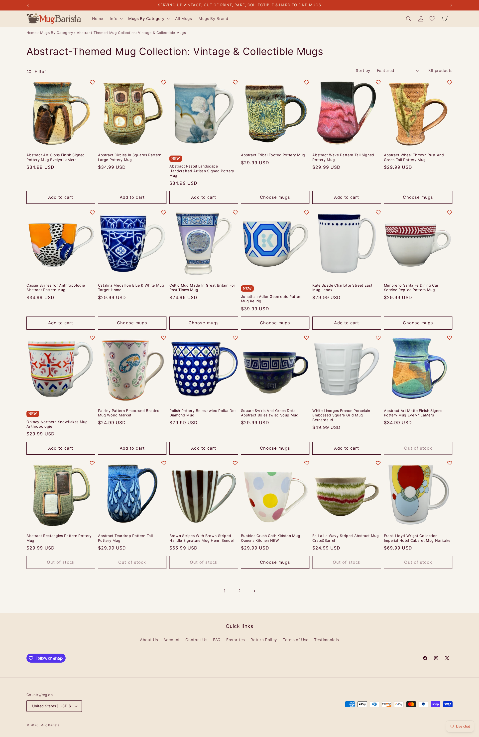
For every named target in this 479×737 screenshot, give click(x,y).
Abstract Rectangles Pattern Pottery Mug (59, 538)
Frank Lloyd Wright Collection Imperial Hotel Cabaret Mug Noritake (417, 538)
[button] (116, 18)
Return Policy (263, 639)
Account (171, 639)
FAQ (217, 639)
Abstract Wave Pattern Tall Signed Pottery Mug (343, 157)
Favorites (235, 639)
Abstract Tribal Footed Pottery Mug (273, 155)
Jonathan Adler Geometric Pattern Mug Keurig (272, 298)
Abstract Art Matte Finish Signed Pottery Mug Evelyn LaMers (413, 412)
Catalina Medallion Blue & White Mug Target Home (131, 287)
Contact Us (196, 639)
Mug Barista (49, 725)
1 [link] (225, 590)
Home (31, 32)
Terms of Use (296, 639)
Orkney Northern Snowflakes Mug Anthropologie (57, 423)
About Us (149, 639)
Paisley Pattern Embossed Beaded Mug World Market (129, 412)
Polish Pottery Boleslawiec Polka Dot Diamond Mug (202, 412)
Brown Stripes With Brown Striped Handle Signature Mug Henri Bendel (201, 538)
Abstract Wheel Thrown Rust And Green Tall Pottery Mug (414, 157)
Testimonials (326, 639)
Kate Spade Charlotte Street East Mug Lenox (342, 287)
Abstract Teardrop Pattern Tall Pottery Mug (125, 538)
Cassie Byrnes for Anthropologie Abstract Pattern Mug (55, 287)
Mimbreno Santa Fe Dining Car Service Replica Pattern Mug (411, 287)
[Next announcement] (451, 5)
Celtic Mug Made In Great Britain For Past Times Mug (202, 287)
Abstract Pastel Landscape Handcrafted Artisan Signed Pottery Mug (201, 171)
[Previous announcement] (27, 5)
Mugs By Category (56, 32)
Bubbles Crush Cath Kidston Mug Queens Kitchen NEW (270, 538)
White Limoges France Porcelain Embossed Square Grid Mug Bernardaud (341, 415)
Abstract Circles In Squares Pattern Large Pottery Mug (129, 157)
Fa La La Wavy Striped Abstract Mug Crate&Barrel (345, 538)
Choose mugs (275, 197)
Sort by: (363, 70)
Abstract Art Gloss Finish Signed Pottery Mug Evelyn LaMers (55, 157)
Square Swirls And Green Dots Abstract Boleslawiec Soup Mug (270, 412)
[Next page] (254, 591)
